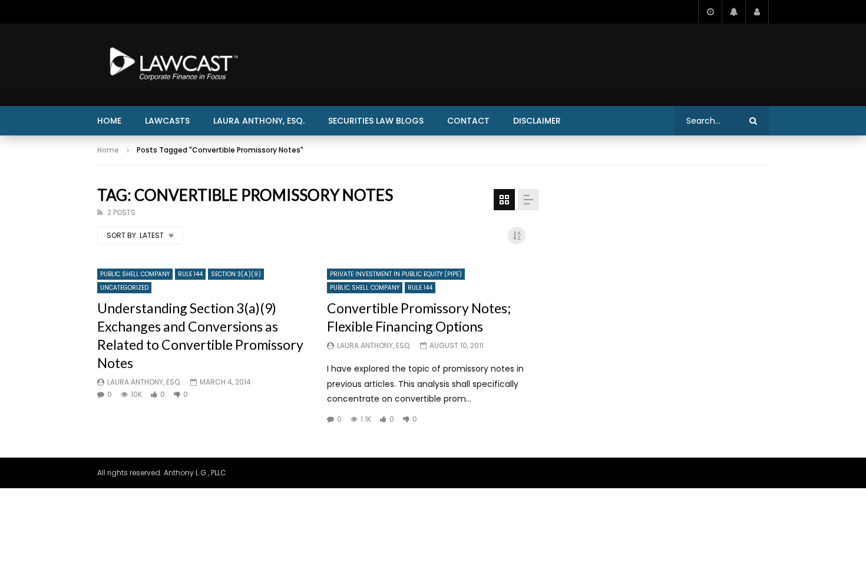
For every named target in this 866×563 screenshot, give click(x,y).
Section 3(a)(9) (236, 274)
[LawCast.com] (171, 64)
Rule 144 (190, 274)
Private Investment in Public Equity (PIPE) (396, 274)
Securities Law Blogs (376, 121)
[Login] (757, 12)
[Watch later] (710, 12)
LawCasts (167, 121)
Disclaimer (537, 121)
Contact (468, 121)
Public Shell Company (135, 274)
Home (109, 121)
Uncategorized (124, 287)
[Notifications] (733, 12)
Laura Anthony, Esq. (259, 121)
